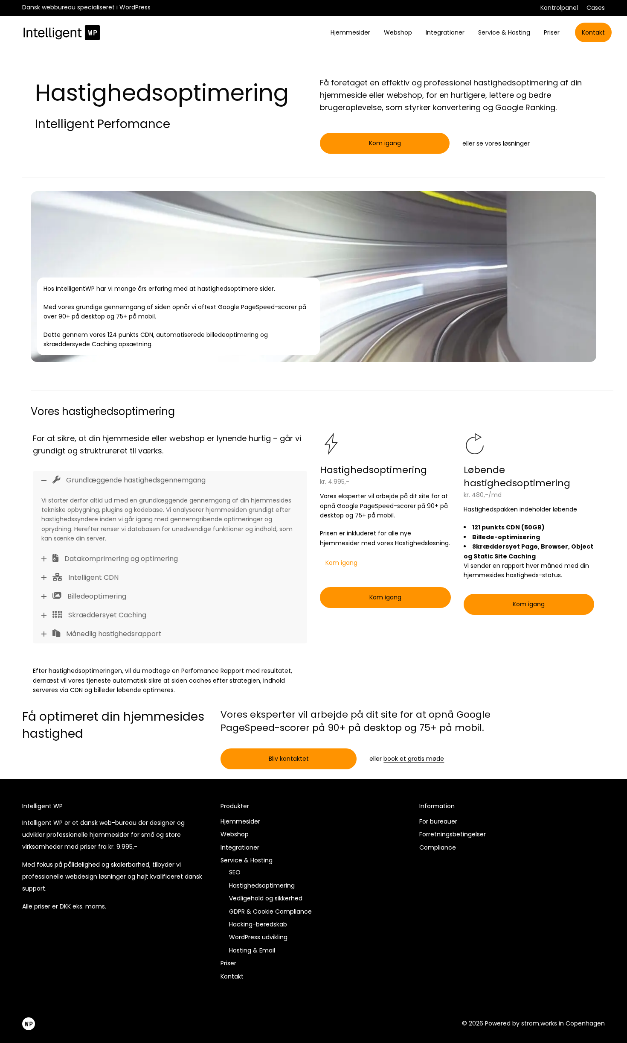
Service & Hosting (504, 32)
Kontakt (593, 32)
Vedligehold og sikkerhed (265, 898)
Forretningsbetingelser (452, 834)
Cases (595, 8)
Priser (552, 32)
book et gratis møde (413, 758)
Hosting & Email (252, 950)
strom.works (539, 1023)
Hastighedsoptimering (262, 885)
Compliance (437, 847)
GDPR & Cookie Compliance (270, 911)
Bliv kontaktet (289, 758)
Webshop (398, 32)
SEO (235, 872)
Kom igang (385, 143)
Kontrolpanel (559, 8)
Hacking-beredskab (258, 924)
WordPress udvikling (258, 937)
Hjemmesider (350, 32)
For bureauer (438, 821)
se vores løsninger (503, 143)
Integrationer (445, 32)
